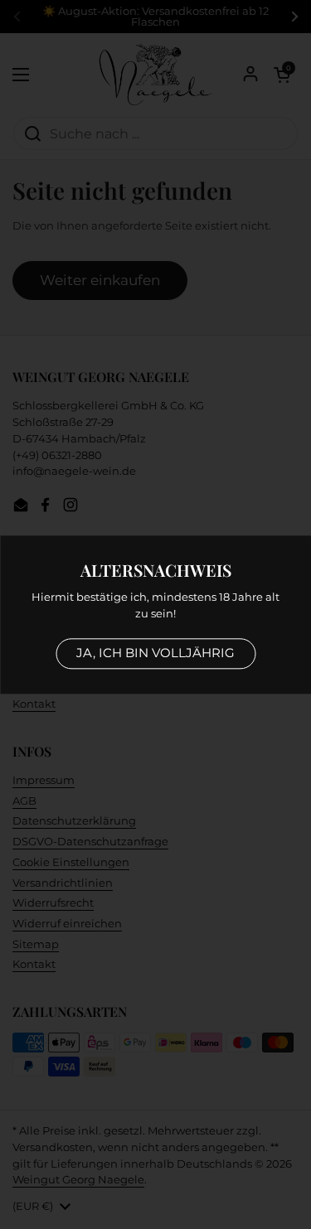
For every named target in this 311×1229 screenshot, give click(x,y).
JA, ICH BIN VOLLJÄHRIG (155, 652)
